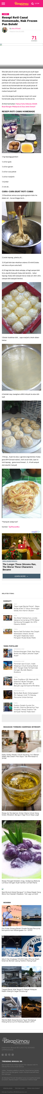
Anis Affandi (16, 28)
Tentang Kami (19, 1088)
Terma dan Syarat (33, 1088)
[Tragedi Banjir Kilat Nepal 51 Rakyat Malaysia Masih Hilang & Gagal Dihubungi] (21, 987)
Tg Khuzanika (13, 527)
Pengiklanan (7, 1088)
